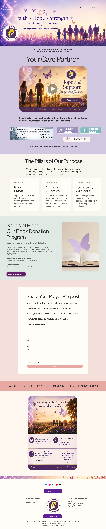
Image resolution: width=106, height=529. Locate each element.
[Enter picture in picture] (49, 138)
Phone (28, 346)
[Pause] (12, 138)
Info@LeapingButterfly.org (77, 498)
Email (28, 340)
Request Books (93, 130)
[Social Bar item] (46, 485)
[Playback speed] (47, 138)
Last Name (29, 334)
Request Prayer (68, 130)
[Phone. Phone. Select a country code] (29, 349)
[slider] (32, 137)
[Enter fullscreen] (51, 138)
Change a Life (79, 139)
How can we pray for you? (32, 352)
